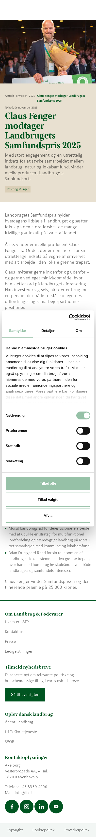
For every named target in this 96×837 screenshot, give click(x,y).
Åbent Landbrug (19, 722)
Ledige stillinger (18, 651)
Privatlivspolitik (77, 830)
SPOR (10, 741)
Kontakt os (14, 631)
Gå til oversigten (25, 694)
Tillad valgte (48, 499)
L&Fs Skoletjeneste (21, 731)
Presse (10, 641)
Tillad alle (48, 483)
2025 (32, 95)
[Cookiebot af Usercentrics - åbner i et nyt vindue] (69, 317)
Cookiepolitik (43, 830)
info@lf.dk (24, 792)
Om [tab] (79, 331)
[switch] (83, 431)
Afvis (48, 515)
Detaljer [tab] (48, 331)
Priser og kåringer (18, 189)
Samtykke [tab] (17, 331)
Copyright (15, 830)
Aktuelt (9, 95)
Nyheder (21, 95)
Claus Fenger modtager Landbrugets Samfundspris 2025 (61, 98)
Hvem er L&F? (17, 621)
